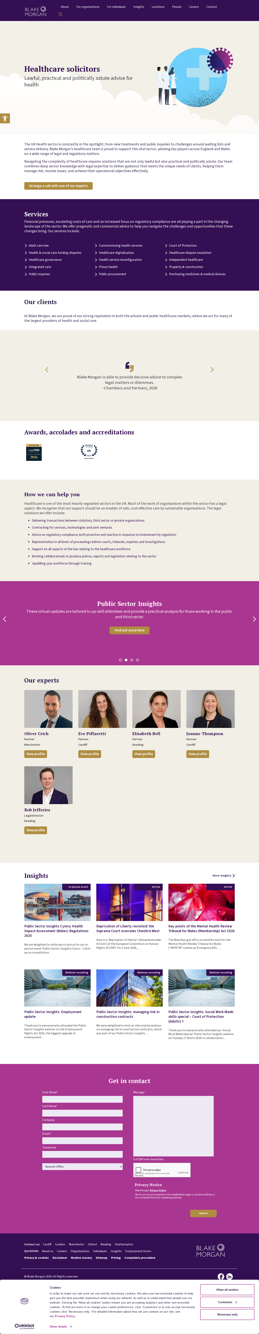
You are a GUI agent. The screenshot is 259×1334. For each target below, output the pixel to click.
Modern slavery (81, 1258)
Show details (58, 1326)
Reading (105, 1244)
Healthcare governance (45, 260)
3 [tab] (132, 660)
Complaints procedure (139, 1258)
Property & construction (186, 267)
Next (211, 369)
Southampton (124, 1244)
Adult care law (39, 246)
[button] (5, 118)
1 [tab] (121, 660)
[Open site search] (60, 14)
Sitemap (101, 1258)
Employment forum (138, 1251)
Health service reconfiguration (120, 260)
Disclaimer (60, 1258)
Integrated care (40, 267)
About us (47, 1251)
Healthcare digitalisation (116, 253)
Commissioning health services (120, 246)
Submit (203, 1213)
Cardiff (47, 1244)
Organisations (80, 1251)
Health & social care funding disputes (55, 253)
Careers (62, 1251)
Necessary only (227, 1314)
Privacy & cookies (36, 1258)
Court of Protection (183, 246)
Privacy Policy (65, 1316)
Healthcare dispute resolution (190, 253)
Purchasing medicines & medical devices (197, 274)
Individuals (100, 1251)
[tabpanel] (129, 617)
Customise (225, 1302)
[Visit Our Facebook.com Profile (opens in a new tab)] (222, 1276)
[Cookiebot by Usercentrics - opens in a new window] (24, 1326)
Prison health (108, 267)
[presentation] (162, 1170)
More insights (222, 876)
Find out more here (129, 630)
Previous (48, 369)
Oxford (92, 1244)
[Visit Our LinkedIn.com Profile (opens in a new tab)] (230, 1276)
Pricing (116, 1258)
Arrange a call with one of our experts (58, 186)
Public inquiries (39, 274)
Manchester (76, 1244)
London (60, 1244)
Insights (116, 1251)
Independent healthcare (186, 260)
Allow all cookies (227, 1289)
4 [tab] (138, 660)
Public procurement (112, 274)
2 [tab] (127, 660)
